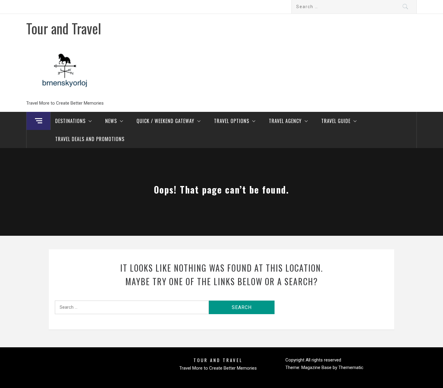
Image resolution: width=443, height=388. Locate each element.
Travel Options (231, 121)
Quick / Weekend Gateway (165, 121)
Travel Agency (285, 121)
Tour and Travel (63, 28)
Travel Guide (335, 121)
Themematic (350, 367)
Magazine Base (317, 367)
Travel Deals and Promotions (89, 139)
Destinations (70, 121)
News (111, 121)
